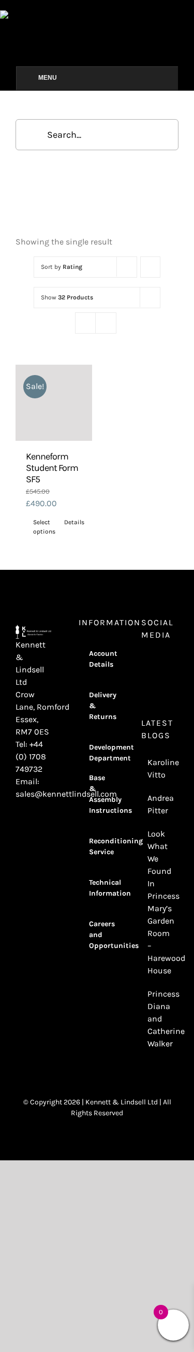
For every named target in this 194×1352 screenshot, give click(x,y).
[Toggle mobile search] (190, 15)
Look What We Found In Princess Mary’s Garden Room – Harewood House (160, 902)
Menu (47, 77)
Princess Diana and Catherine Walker (160, 1018)
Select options (43, 527)
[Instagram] (144, 662)
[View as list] (106, 323)
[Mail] (158, 679)
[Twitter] (172, 662)
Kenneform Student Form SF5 (52, 467)
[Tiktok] (144, 679)
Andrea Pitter (160, 804)
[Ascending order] (150, 267)
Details (74, 522)
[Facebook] (158, 662)
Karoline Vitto (160, 768)
